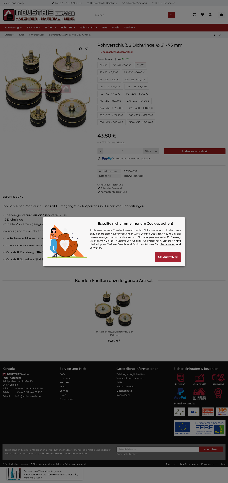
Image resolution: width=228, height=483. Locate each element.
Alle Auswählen (168, 257)
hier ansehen (167, 244)
